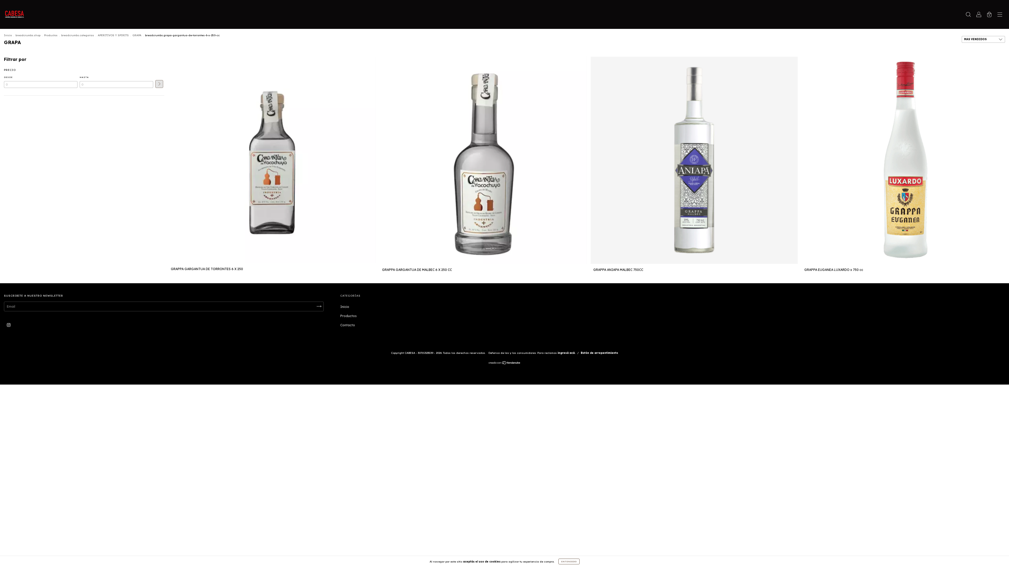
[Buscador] (968, 15)
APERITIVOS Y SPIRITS (113, 35)
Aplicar (159, 84)
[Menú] (999, 15)
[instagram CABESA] (8, 325)
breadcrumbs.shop (28, 35)
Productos (51, 35)
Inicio (8, 35)
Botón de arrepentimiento (599, 353)
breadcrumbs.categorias (77, 35)
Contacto (347, 325)
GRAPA (136, 35)
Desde (8, 77)
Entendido (569, 561)
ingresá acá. (566, 353)
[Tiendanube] (504, 363)
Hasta (84, 77)
